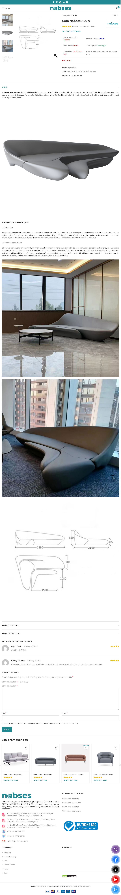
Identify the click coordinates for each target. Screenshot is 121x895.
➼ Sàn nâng (6, 845)
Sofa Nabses (90, 71)
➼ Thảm (5, 861)
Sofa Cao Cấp (71, 71)
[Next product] (116, 15)
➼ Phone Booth (8, 857)
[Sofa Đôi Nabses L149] (44, 750)
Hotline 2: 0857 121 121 (15, 829)
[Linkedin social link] (62, 2)
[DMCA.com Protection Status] (68, 868)
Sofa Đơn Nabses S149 (101, 767)
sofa (82, 246)
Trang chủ (65, 15)
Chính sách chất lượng (70, 803)
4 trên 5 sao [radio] (26, 675)
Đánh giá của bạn (9, 675)
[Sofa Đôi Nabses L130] (15, 750)
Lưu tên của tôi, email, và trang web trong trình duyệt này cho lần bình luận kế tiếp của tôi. (41, 716)
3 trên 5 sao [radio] (24, 675)
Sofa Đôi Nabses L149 (42, 767)
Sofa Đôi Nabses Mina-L (73, 767)
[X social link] (56, 2)
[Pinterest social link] (59, 2)
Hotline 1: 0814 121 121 (15, 824)
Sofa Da (81, 71)
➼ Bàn (4, 853)
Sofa (74, 15)
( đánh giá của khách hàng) (83, 26)
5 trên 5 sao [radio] (28, 675)
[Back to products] (113, 15)
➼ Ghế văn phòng (9, 849)
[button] (55, 37)
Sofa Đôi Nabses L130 (13, 767)
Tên (4, 706)
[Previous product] (110, 15)
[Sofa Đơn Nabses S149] (103, 750)
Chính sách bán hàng (70, 791)
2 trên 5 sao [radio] (22, 675)
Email (64, 706)
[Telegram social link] (66, 2)
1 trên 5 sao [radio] (21, 675)
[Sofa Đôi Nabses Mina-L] (74, 750)
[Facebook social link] (52, 2)
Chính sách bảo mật (69, 799)
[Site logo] (59, 8)
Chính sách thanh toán (70, 795)
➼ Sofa (4, 865)
